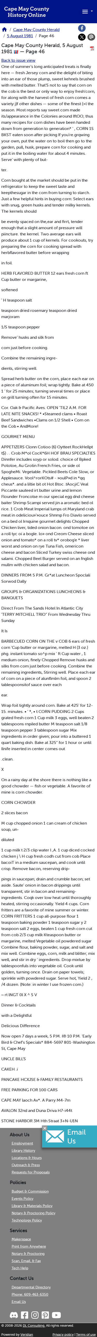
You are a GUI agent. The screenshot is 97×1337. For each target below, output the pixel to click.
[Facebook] (82, 28)
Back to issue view (18, 60)
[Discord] (14, 1315)
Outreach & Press (26, 1165)
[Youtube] (56, 1315)
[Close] (44, 1128)
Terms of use (86, 1334)
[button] (86, 11)
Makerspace (21, 1239)
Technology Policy (27, 1220)
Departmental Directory (31, 1287)
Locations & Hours (27, 1157)
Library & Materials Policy (32, 1205)
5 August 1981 (20, 35)
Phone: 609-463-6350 (30, 1294)
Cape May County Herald (36, 29)
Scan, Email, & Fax (26, 1260)
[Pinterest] (45, 1315)
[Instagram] (34, 1315)
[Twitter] (82, 37)
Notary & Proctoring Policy (33, 1213)
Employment (22, 1143)
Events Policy (22, 1198)
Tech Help (20, 1268)
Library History (23, 1150)
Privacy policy (63, 1334)
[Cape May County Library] (4, 31)
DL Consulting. (34, 1325)
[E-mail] (91, 37)
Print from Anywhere (29, 1246)
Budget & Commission (30, 1191)
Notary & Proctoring (28, 1253)
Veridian (26, 1334)
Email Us (19, 1301)
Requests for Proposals (31, 1172)
